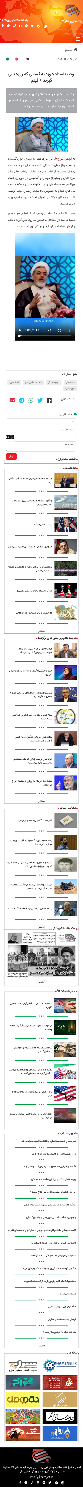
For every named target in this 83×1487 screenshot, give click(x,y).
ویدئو (68, 50)
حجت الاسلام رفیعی (33, 382)
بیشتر (42, 631)
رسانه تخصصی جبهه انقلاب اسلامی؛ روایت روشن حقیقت (64, 32)
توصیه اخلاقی (53, 382)
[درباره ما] (8, 26)
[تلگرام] (26, 26)
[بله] (39, 26)
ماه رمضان (70, 382)
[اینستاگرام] (20, 26)
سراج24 (59, 159)
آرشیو (41, 982)
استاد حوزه (14, 382)
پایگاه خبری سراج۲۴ (72, 21)
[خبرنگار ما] (2, 26)
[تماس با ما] (14, 26)
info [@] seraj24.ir (41, 1477)
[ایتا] (45, 26)
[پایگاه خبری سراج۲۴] (72, 10)
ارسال (11, 456)
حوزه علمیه (69, 388)
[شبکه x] (32, 26)
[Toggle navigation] (78, 39)
